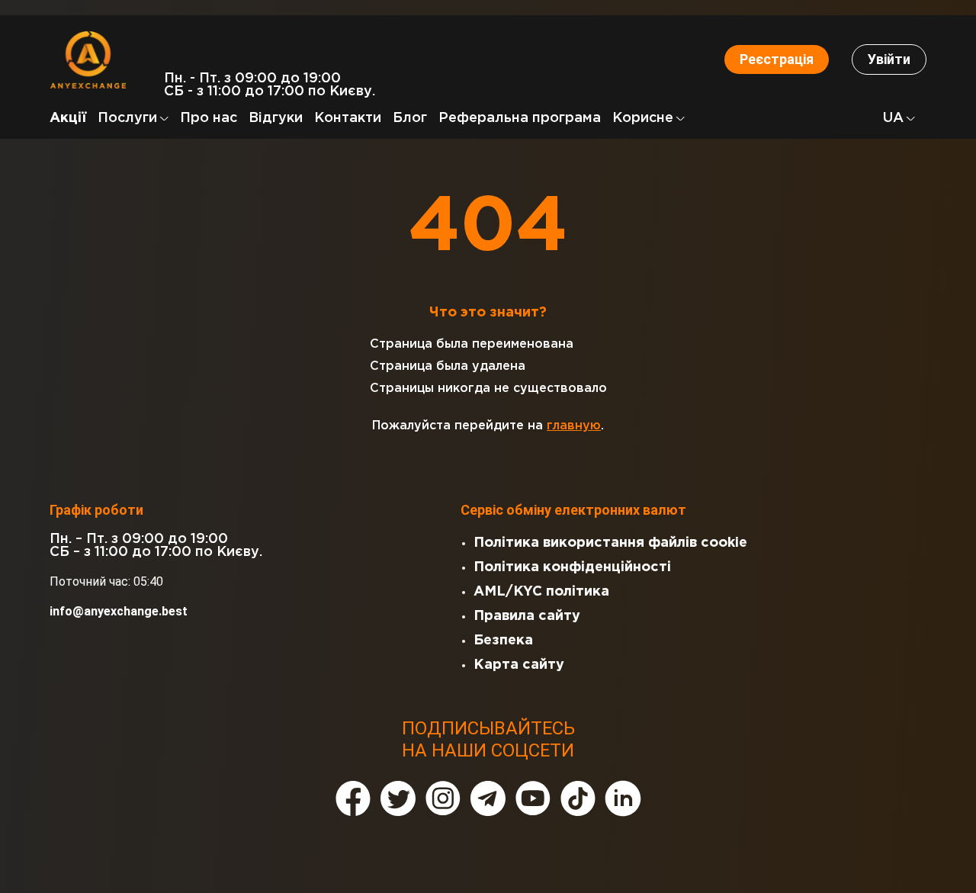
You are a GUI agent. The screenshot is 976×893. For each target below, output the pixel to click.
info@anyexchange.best (119, 611)
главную (574, 426)
